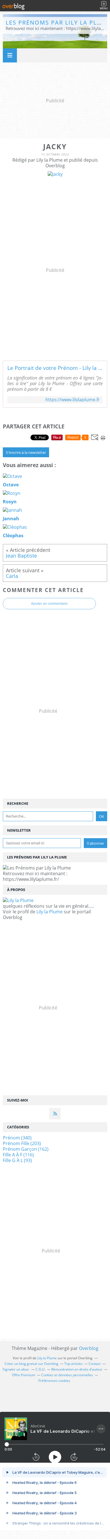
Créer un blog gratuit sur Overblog (31, 1363)
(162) (26, 1149)
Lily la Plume (49, 912)
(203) (22, 1143)
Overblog (88, 1348)
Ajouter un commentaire (49, 604)
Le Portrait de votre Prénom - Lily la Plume (55, 368)
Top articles (73, 1363)
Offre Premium (23, 1375)
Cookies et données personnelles (67, 1375)
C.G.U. (40, 1369)
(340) (17, 1138)
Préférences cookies (54, 1380)
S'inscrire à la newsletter (26, 452)
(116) (18, 1155)
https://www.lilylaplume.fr (72, 400)
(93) (17, 1160)
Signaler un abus (16, 1369)
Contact (95, 1363)
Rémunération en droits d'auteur (76, 1369)
